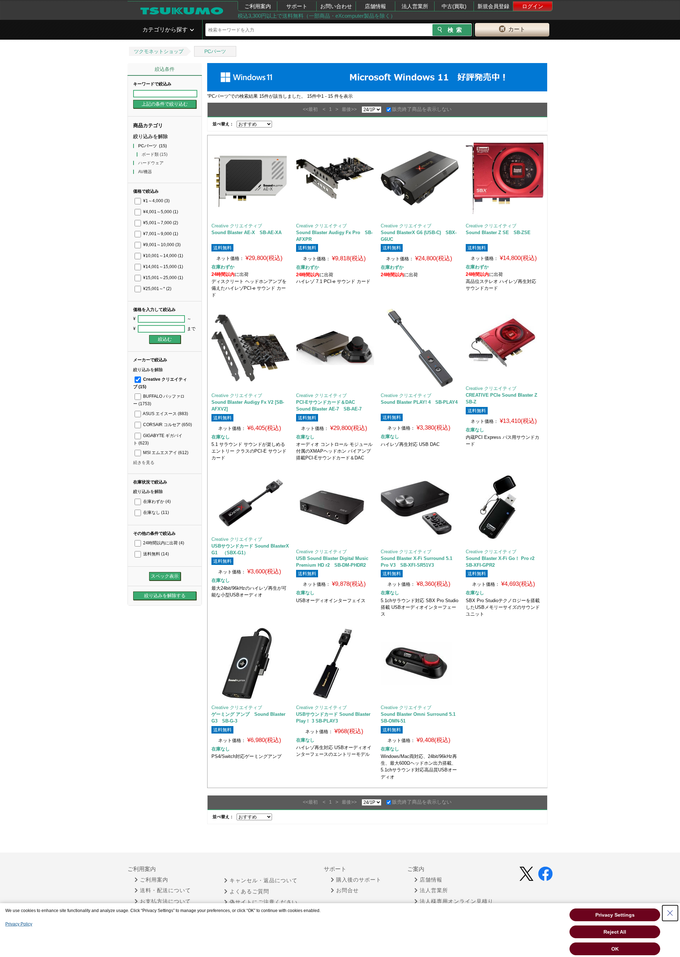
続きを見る (143, 462)
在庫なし (155, 512)
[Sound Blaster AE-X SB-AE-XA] (250, 178)
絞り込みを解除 (150, 136)
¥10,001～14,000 (162, 256)
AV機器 (145, 172)
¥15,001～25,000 (162, 278)
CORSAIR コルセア (167, 425)
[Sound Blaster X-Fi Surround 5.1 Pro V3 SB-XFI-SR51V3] (419, 507)
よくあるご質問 (249, 891)
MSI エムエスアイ (165, 453)
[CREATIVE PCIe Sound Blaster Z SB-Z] (504, 344)
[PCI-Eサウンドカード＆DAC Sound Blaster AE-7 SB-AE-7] (335, 348)
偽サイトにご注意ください (264, 902)
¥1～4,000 (156, 201)
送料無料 (155, 554)
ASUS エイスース (165, 414)
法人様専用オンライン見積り (456, 901)
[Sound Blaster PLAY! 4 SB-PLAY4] (420, 348)
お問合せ (347, 890)
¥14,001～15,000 (162, 267)
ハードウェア (151, 163)
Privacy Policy (18, 924)
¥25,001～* (156, 289)
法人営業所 (415, 6)
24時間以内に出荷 (163, 543)
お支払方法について (165, 901)
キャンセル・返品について (264, 880)
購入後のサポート (358, 880)
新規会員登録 (493, 6)
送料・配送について (165, 890)
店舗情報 (375, 6)
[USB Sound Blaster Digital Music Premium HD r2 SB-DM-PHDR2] (335, 507)
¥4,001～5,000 (160, 212)
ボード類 (155, 154)
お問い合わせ (336, 6)
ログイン (532, 6)
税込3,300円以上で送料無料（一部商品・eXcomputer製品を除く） (317, 16)
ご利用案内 (257, 6)
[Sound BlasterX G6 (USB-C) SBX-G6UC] (420, 178)
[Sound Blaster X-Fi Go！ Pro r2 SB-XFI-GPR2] (504, 507)
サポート (296, 6)
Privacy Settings (615, 915)
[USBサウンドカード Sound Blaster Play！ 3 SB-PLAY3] (335, 663)
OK (615, 949)
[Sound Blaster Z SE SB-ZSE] (505, 178)
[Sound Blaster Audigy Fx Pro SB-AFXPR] (335, 178)
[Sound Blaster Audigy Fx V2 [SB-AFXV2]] (250, 348)
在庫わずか (156, 501)
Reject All (615, 932)
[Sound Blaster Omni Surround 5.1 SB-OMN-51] (419, 663)
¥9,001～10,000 (161, 245)
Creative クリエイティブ (236, 225)
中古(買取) (454, 6)
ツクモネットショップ (158, 51)
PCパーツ (215, 51)
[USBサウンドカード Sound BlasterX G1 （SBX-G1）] (250, 501)
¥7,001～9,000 (160, 234)
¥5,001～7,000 (160, 223)
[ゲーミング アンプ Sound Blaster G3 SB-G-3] (250, 663)
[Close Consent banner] (670, 913)
